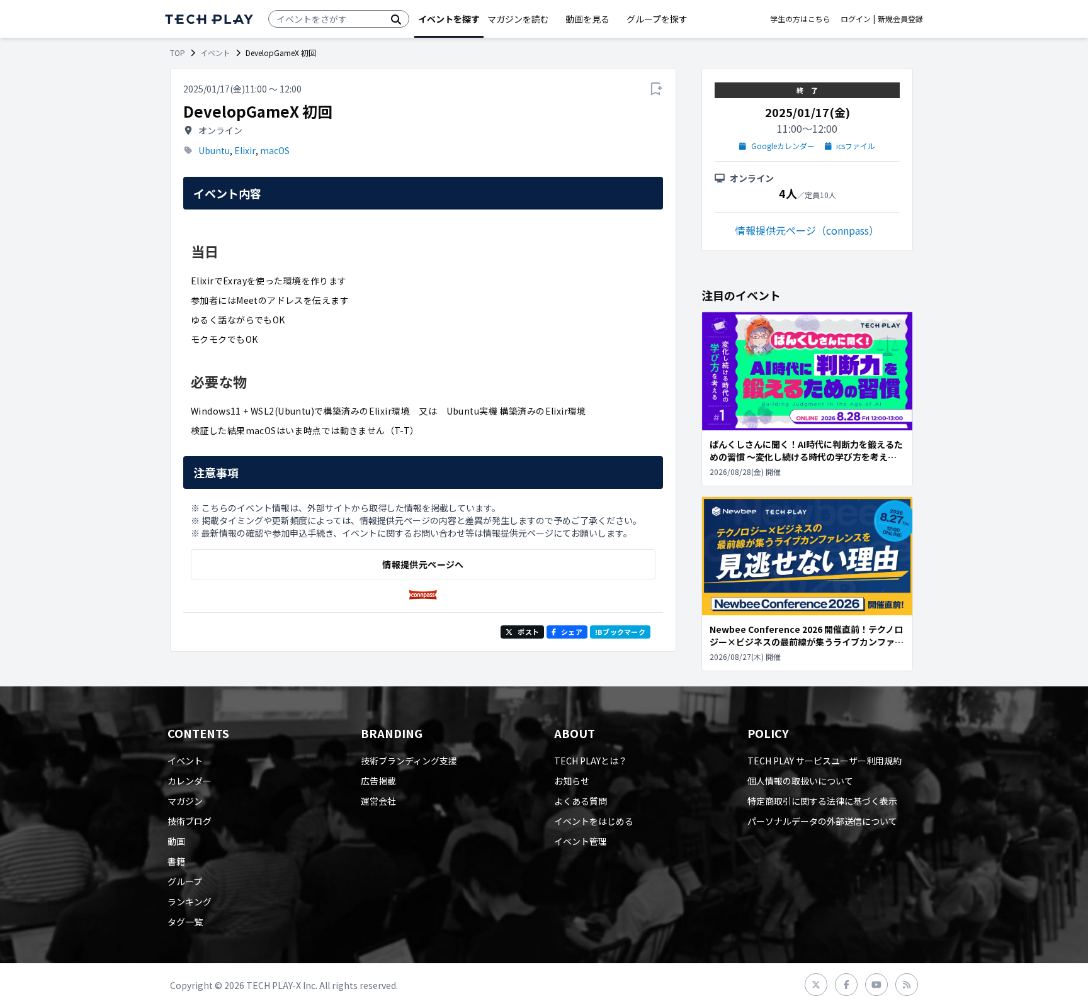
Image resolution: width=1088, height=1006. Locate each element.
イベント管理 (580, 841)
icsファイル (855, 146)
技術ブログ (189, 821)
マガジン (185, 801)
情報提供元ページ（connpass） (807, 230)
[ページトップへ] (209, 19)
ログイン (856, 19)
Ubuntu (214, 150)
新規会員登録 (900, 19)
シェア (571, 632)
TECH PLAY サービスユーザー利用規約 (824, 760)
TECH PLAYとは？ (590, 760)
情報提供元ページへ (422, 564)
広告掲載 (378, 780)
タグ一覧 (185, 921)
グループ (184, 881)
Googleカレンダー (783, 146)
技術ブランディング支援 (409, 760)
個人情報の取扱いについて (800, 780)
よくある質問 (580, 801)
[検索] (396, 18)
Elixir (245, 150)
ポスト (528, 632)
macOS (275, 150)
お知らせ (571, 780)
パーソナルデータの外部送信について (822, 821)
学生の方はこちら (800, 19)
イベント (215, 53)
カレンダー (189, 780)
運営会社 (378, 801)
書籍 (176, 861)
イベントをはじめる (593, 821)
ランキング (189, 901)
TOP (177, 53)
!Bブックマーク (620, 632)
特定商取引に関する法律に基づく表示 (822, 801)
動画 (176, 841)
